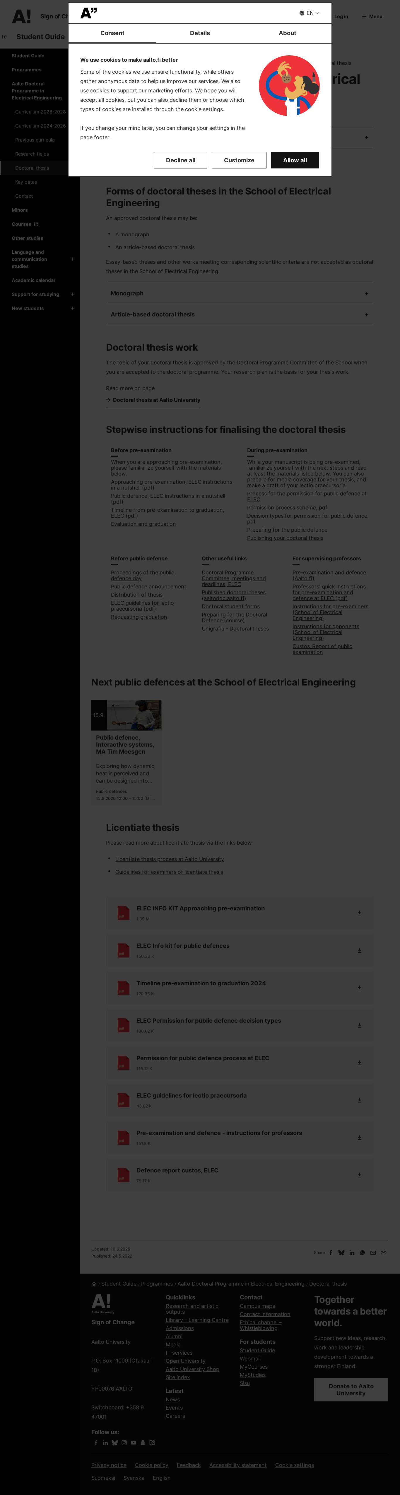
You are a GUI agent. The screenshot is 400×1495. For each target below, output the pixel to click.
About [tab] (287, 33)
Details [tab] (200, 33)
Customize (239, 160)
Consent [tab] (112, 33)
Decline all (180, 160)
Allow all (295, 160)
